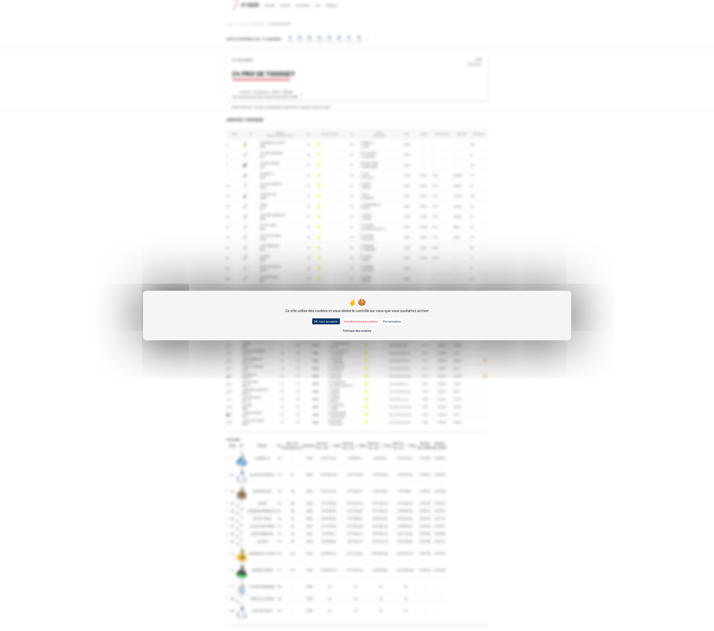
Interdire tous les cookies (360, 321)
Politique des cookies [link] (357, 330)
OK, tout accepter (326, 321)
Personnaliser (392, 321)
